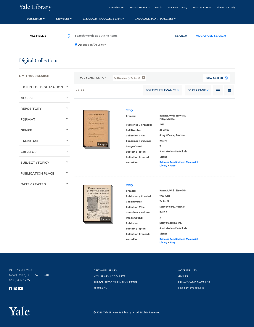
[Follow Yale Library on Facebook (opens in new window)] (10, 288)
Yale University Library (35, 7)
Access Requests (139, 7)
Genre (26, 130)
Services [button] (62, 18)
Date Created (33, 184)
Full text (101, 44)
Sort (161, 90)
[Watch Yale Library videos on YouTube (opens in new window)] (20, 288)
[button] (181, 35)
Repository (31, 108)
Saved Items (116, 7)
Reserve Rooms (201, 7)
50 (197, 90)
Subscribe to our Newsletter (115, 282)
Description (85, 44)
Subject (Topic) (35, 162)
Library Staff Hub (191, 288)
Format (28, 119)
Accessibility (187, 270)
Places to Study (225, 7)
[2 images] (95, 128)
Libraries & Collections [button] (102, 18)
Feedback (100, 288)
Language (30, 141)
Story (129, 110)
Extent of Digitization (42, 87)
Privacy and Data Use (194, 282)
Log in (158, 7)
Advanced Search (211, 35)
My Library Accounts (109, 276)
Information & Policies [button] (154, 18)
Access (27, 97)
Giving (183, 276)
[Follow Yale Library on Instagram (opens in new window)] (15, 288)
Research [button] (34, 18)
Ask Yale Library (177, 7)
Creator (29, 151)
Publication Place (37, 173)
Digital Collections (38, 61)
